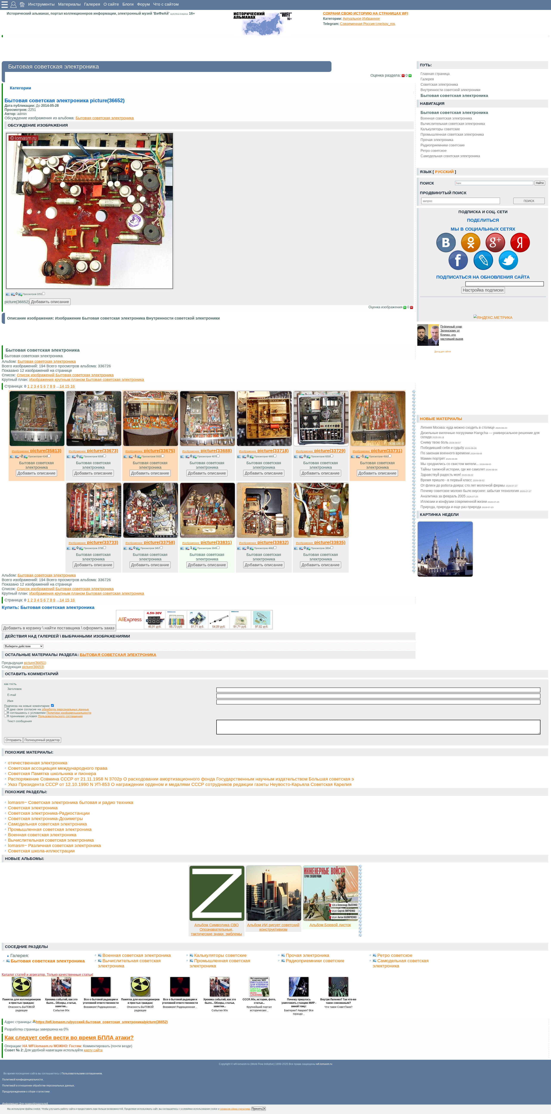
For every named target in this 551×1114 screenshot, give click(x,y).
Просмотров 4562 (378, 456)
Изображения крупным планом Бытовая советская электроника (86, 379)
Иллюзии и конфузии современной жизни (460, 501)
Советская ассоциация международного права (57, 768)
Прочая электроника (437, 140)
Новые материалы (441, 419)
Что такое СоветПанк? (338, 1006)
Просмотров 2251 (32, 294)
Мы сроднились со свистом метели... (456, 464)
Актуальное (352, 18)
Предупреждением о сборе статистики (26, 1091)
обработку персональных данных (65, 709)
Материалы (69, 4)
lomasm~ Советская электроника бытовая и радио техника (70, 802)
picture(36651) (35, 663)
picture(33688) (207, 450)
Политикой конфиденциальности (22, 1079)
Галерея (92, 4)
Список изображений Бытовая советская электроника (65, 375)
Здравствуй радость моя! (447, 474)
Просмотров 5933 (151, 456)
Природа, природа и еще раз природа (457, 507)
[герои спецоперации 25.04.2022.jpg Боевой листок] (330, 920)
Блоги (128, 4)
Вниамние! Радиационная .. (101, 1006)
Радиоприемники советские (443, 145)
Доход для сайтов (443, 352)
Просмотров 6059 (320, 456)
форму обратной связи (97, 1050)
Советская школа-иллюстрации (41, 850)
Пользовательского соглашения (60, 716)
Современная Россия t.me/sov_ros (367, 24)
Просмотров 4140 (38, 456)
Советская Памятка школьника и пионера (52, 773)
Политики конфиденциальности (68, 712)
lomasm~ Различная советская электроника (54, 845)
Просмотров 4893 (264, 456)
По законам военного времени (451, 453)
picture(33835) (320, 542)
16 (72, 386)
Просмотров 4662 (264, 548)
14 (62, 386)
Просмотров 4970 (207, 456)
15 (67, 386)
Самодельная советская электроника (450, 156)
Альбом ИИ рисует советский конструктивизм (273, 927)
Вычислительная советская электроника (453, 124)
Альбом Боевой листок (330, 925)
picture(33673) (93, 450)
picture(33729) (320, 450)
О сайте (111, 4)
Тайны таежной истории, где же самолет (459, 469)
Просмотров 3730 (93, 548)
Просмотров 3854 (320, 548)
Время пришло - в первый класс (452, 480)
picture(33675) (150, 450)
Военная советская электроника (446, 118)
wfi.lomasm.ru (324, 1064)
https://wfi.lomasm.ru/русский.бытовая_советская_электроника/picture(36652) (102, 1022)
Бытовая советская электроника (454, 112)
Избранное (371, 18)
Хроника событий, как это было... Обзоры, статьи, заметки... (61, 1003)
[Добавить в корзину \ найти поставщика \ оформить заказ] (194, 619)
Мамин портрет (439, 458)
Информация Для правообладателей (25, 1103)
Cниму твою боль (441, 442)
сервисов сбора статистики (235, 1109)
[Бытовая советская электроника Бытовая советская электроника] (89, 288)
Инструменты (41, 4)
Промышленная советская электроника (452, 134)
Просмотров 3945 (207, 548)
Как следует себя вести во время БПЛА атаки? (69, 1038)
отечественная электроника (37, 762)
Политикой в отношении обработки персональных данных (38, 1085)
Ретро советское (434, 150)
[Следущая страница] (414, 481)
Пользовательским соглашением (82, 1073)
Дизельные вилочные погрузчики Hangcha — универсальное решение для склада (480, 435)
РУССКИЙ (444, 172)
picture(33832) (264, 542)
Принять (257, 1108)
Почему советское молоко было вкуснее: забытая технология (476, 491)
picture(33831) (207, 542)
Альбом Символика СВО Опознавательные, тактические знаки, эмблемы (216, 929)
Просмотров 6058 (93, 456)
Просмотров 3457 (150, 548)
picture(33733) (93, 542)
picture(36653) (33, 667)
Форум (143, 4)
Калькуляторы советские (440, 129)
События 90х (61, 1010)
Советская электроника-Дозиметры (45, 818)
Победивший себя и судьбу (449, 448)
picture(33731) (377, 450)
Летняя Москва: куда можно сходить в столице (464, 427)
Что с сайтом (166, 4)
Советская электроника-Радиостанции (49, 813)
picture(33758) (150, 542)
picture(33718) (264, 450)
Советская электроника (33, 807)
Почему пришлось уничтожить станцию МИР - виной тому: (299, 1003)
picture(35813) (36, 450)
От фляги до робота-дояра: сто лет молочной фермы (469, 485)
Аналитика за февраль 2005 (449, 496)
